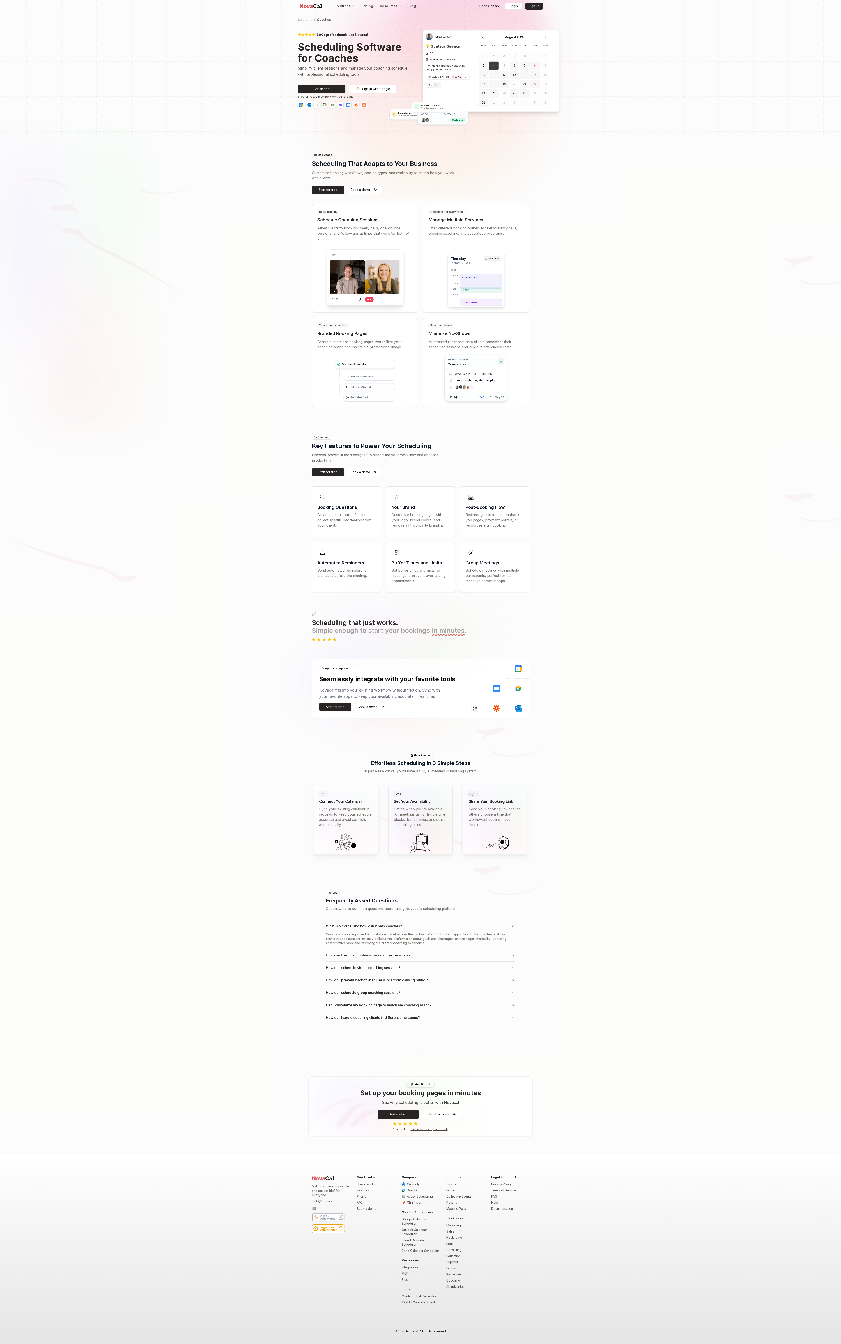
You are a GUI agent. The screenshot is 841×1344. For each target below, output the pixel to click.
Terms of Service (503, 1190)
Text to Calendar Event (418, 1302)
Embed (451, 1190)
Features (363, 1190)
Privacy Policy (501, 1184)
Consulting (453, 1250)
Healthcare (454, 1237)
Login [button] (514, 6)
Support (452, 1262)
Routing (451, 1202)
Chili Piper (414, 1202)
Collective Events (458, 1196)
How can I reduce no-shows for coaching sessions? (368, 955)
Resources (389, 6)
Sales (450, 1231)
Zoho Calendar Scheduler (420, 1250)
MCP (405, 1273)
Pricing (367, 6)
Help (494, 1202)
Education (453, 1256)
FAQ (360, 1202)
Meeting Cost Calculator (419, 1296)
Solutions (342, 6)
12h (430, 85)
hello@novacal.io (324, 1201)
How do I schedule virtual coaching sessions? (363, 967)
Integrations (410, 1267)
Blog (412, 6)
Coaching (453, 1280)
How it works (366, 1184)
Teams (451, 1184)
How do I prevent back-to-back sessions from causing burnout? (378, 980)
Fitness (451, 1268)
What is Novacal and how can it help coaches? (364, 926)
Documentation (502, 1208)
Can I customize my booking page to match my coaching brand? (378, 1005)
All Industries (455, 1286)
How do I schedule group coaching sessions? (363, 992)
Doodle (412, 1190)
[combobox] (447, 77)
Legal (450, 1243)
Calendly (413, 1184)
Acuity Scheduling (420, 1196)
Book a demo (366, 1208)
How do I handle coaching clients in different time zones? (373, 1017)
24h (436, 85)
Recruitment (454, 1274)
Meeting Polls (456, 1208)
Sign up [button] (534, 6)
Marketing (453, 1225)
